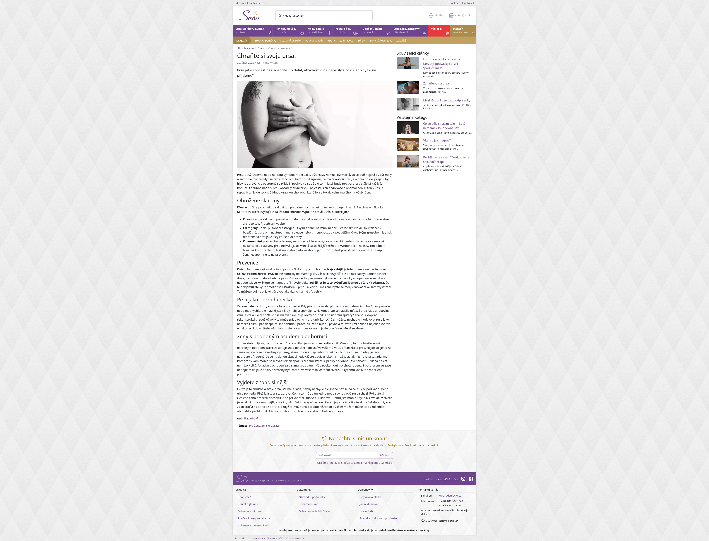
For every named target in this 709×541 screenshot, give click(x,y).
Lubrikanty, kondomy (406, 30)
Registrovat (467, 3)
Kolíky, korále (316, 30)
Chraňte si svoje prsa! (280, 48)
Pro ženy (254, 425)
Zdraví (361, 40)
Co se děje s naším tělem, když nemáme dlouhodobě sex (444, 126)
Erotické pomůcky (265, 40)
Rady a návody (314, 40)
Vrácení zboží (368, 511)
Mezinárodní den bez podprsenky (446, 100)
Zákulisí (401, 40)
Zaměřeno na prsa (436, 83)
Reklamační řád (308, 504)
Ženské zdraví (270, 425)
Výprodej (436, 28)
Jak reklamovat (369, 504)
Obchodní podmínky (312, 497)
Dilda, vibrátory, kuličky (249, 30)
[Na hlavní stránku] (238, 48)
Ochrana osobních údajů (314, 511)
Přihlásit (454, 3)
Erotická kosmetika (380, 40)
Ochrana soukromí (250, 511)
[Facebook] (470, 479)
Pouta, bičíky (343, 30)
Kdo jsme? (240, 3)
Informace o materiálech (253, 525)
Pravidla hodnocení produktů (378, 518)
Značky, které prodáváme (254, 518)
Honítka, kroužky (285, 30)
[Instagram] (463, 479)
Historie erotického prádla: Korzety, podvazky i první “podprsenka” (442, 63)
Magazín (460, 30)
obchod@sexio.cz (450, 495)
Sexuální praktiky (290, 40)
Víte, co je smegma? (437, 140)
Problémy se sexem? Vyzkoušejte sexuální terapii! (446, 159)
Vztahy (331, 40)
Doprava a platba (370, 497)
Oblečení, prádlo (372, 30)
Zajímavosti (347, 40)
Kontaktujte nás (257, 3)
